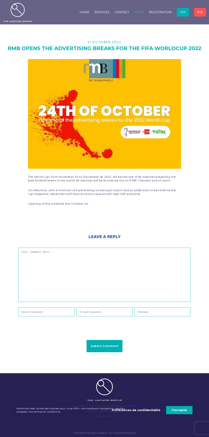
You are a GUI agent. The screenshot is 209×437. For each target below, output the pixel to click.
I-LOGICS (101, 433)
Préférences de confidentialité (136, 410)
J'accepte (179, 410)
